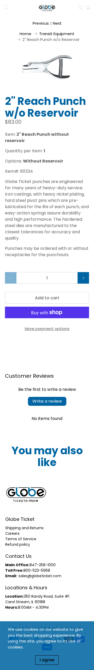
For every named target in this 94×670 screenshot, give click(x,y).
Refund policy (17, 544)
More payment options (47, 328)
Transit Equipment (56, 34)
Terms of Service (20, 539)
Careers (12, 533)
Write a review (47, 401)
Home (25, 34)
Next (57, 23)
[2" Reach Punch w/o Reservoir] (47, 67)
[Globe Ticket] (47, 7)
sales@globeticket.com (40, 576)
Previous (41, 23)
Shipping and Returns (24, 528)
